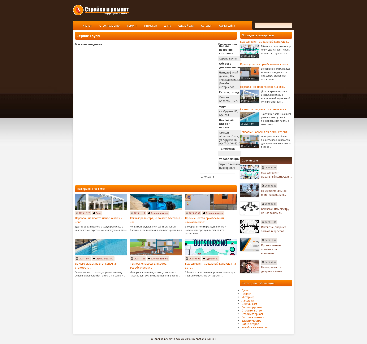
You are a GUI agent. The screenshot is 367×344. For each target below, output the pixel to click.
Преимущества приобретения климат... (265, 64)
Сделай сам (186, 25)
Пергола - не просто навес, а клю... (262, 87)
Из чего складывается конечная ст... (264, 109)
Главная (86, 25)
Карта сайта (227, 25)
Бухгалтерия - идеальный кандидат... (264, 41)
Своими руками (252, 307)
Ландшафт (249, 300)
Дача (167, 25)
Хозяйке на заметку (255, 327)
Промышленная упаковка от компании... (271, 249)
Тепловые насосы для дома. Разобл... (264, 132)
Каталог (206, 25)
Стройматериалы (105, 258)
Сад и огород (251, 324)
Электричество (251, 320)
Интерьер (150, 25)
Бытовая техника (159, 213)
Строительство (109, 25)
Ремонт (132, 25)
